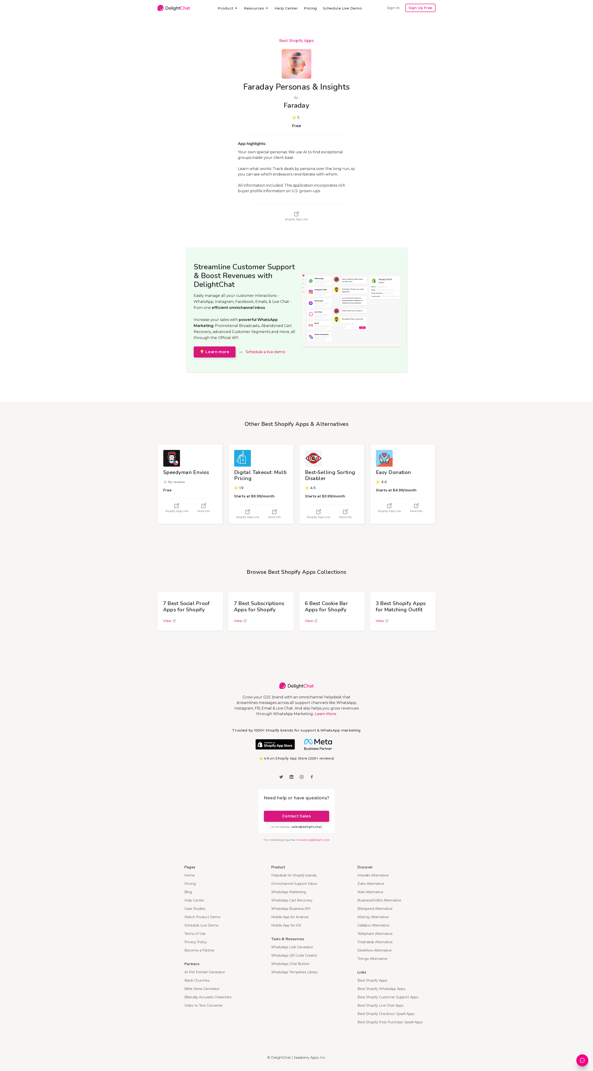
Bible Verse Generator (202, 989)
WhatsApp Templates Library (294, 972)
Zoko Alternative (370, 884)
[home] (174, 8)
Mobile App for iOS (286, 925)
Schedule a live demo (265, 352)
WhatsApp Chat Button (290, 964)
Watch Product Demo (202, 917)
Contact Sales (296, 816)
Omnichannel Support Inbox (294, 884)
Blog (188, 892)
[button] (228, 8)
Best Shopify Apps (296, 40)
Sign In (393, 8)
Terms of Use (195, 934)
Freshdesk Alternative (375, 942)
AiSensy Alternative (373, 917)
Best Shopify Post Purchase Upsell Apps (390, 1022)
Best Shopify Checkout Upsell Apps (385, 1014)
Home (189, 875)
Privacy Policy (195, 942)
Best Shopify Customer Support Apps (387, 997)
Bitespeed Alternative (375, 909)
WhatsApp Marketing (288, 892)
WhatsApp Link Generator (292, 947)
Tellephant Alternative (375, 934)
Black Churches (196, 980)
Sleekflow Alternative (374, 950)
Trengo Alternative (372, 959)
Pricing (310, 8)
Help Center (286, 8)
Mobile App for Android (289, 917)
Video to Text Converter (203, 1005)
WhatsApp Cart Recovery (291, 900)
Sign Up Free (420, 8)
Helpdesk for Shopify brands (293, 875)
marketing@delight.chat (313, 840)
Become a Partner (199, 950)
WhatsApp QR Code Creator (294, 955)
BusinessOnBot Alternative (379, 900)
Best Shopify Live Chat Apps (380, 1005)
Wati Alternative (370, 892)
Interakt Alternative (373, 875)
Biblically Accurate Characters (207, 997)
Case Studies (194, 909)
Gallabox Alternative (373, 925)
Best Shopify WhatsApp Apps (381, 989)
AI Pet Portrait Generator (204, 972)
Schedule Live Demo (342, 8)
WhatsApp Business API (291, 909)
